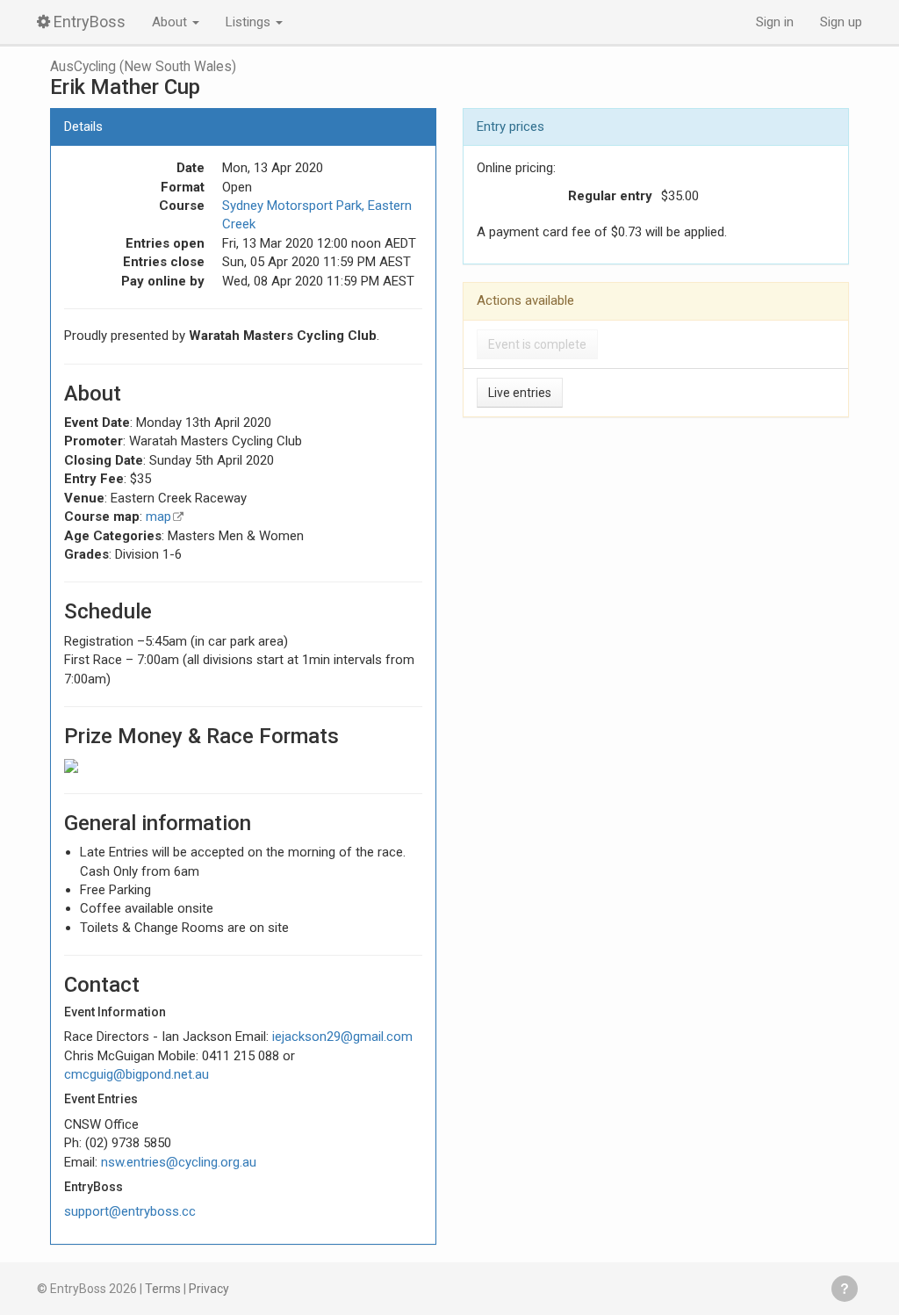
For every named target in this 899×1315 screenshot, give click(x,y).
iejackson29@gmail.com (342, 1036)
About (171, 22)
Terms (163, 1289)
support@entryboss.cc (130, 1211)
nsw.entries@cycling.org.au (178, 1162)
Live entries (519, 393)
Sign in (775, 22)
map (158, 516)
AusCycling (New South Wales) (143, 67)
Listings (250, 22)
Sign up (841, 22)
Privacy (209, 1289)
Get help (844, 1288)
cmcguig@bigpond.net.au (136, 1074)
